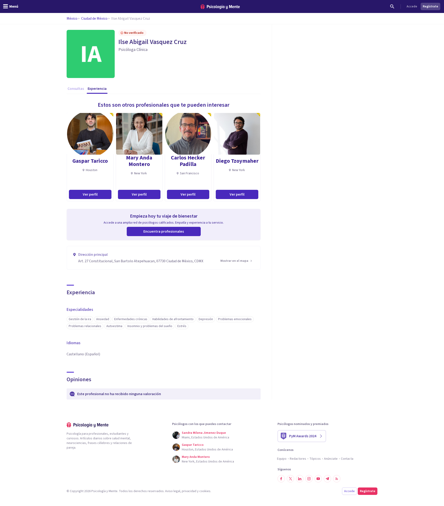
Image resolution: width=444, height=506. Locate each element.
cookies (204, 491)
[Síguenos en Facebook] (281, 478)
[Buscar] (392, 6)
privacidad (189, 491)
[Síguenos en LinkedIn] (299, 478)
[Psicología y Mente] (220, 6)
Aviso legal (172, 491)
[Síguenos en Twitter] (290, 478)
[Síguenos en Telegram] (327, 478)
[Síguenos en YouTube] (318, 478)
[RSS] (336, 478)
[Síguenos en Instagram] (309, 478)
